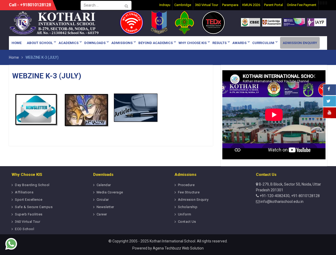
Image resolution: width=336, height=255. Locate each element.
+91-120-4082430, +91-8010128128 (289, 196)
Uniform (184, 214)
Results (219, 43)
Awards (239, 43)
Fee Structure (189, 192)
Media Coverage (110, 192)
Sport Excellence (28, 200)
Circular (103, 200)
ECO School (24, 229)
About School (40, 43)
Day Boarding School (32, 185)
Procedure (186, 185)
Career (102, 214)
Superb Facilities (29, 214)
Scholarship (188, 207)
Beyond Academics (155, 43)
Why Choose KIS (192, 43)
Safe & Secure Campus (33, 207)
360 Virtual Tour (27, 222)
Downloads (95, 43)
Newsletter (105, 207)
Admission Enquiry (300, 43)
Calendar (104, 185)
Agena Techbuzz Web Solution (178, 248)
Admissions (122, 43)
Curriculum (263, 43)
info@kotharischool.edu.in (281, 201)
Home (17, 43)
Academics (68, 43)
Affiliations (24, 192)
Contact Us (187, 222)
